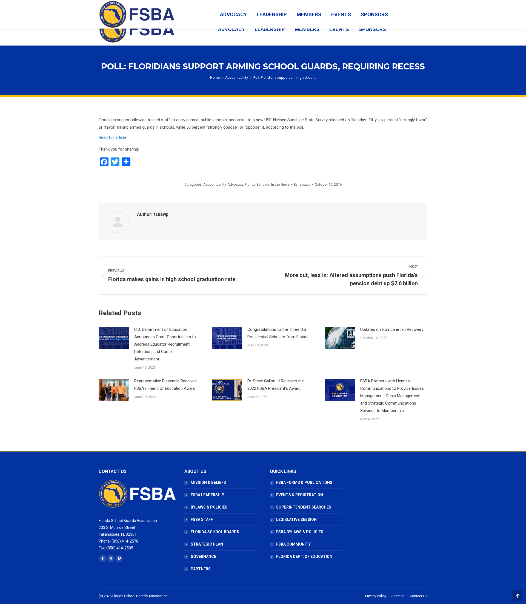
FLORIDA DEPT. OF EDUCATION (304, 556)
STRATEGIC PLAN (207, 544)
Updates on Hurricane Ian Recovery (392, 329)
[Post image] (114, 338)
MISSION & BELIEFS (208, 482)
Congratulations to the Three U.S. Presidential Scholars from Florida (277, 333)
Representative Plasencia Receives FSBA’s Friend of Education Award (165, 385)
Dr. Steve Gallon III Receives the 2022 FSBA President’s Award (275, 385)
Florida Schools (257, 184)
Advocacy (235, 184)
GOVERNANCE (203, 556)
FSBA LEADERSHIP (207, 495)
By (302, 184)
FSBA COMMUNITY (293, 544)
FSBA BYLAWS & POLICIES (299, 532)
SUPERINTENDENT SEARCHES (303, 507)
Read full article (112, 137)
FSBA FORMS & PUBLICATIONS (304, 482)
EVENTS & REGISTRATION (299, 495)
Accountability (214, 184)
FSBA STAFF (202, 519)
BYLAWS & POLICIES (209, 507)
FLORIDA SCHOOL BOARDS (215, 532)
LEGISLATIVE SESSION (296, 519)
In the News (280, 184)
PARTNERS (201, 569)
